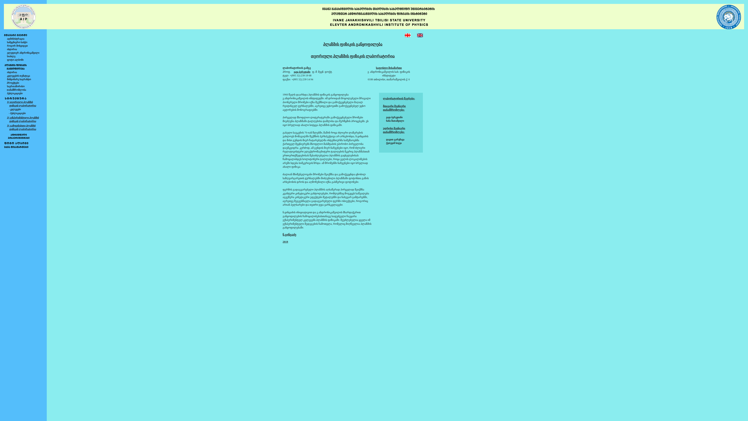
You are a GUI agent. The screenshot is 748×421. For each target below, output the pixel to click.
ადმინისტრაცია (15, 38)
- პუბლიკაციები (17, 113)
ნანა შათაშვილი (395, 120)
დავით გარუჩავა (395, 139)
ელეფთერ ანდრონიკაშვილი (23, 52)
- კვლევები (15, 109)
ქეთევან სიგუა (394, 143)
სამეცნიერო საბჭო (17, 42)
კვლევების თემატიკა (18, 75)
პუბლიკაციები (15, 93)
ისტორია (12, 49)
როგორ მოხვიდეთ (17, 45)
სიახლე (11, 56)
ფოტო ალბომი (15, 59)
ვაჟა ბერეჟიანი (394, 117)
